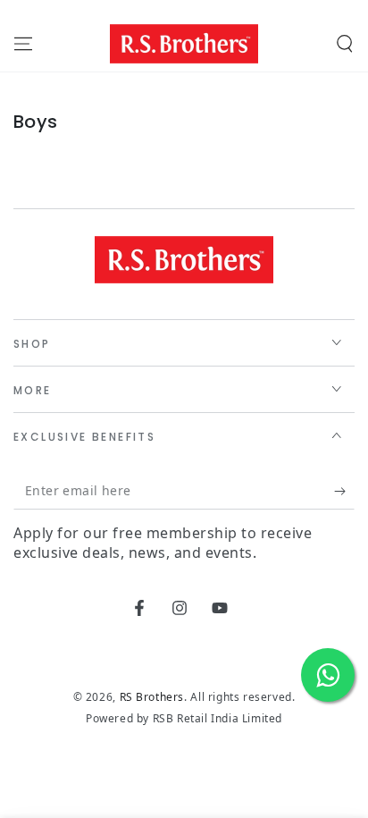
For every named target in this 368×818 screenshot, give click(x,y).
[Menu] (23, 44)
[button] (345, 44)
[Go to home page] (184, 43)
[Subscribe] (344, 491)
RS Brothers (152, 696)
